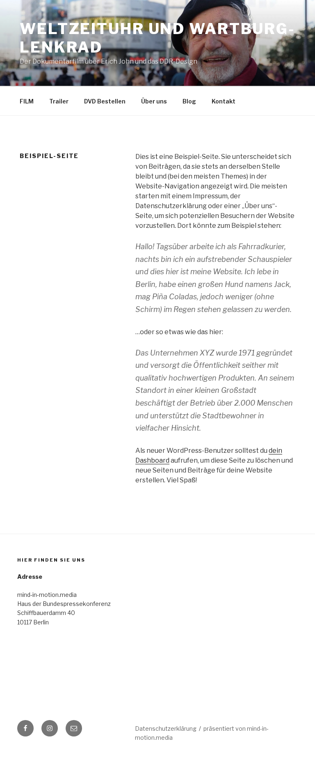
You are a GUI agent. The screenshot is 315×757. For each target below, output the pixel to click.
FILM (27, 101)
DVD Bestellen (105, 101)
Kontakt (223, 101)
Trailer (58, 101)
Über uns (154, 101)
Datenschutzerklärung (165, 728)
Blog (189, 101)
